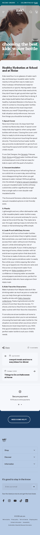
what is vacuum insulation (27, 182)
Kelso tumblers (18, 270)
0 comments (34, 348)
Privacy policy (14, 519)
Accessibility (26, 522)
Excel (17, 157)
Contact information (16, 522)
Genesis (24, 154)
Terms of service (24, 519)
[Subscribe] (34, 486)
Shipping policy (33, 519)
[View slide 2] (21, 404)
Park (4, 157)
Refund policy (6, 519)
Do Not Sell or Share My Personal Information (20, 525)
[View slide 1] (18, 404)
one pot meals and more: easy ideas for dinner (20, 360)
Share (7, 348)
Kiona (9, 157)
